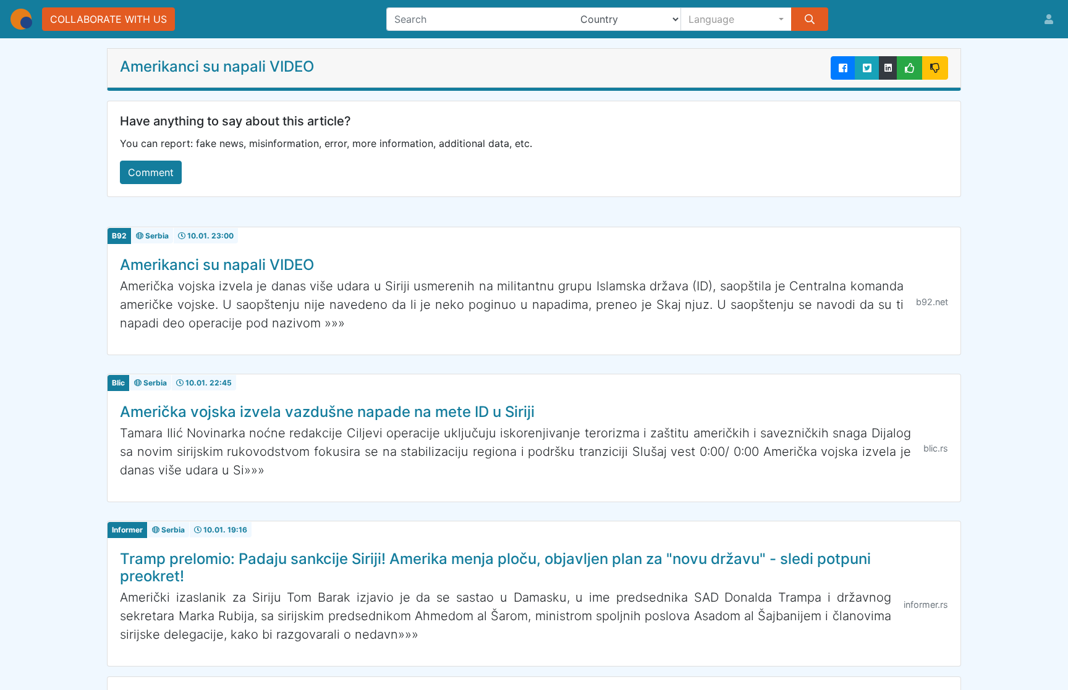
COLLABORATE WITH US (108, 19)
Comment (151, 172)
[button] (736, 19)
